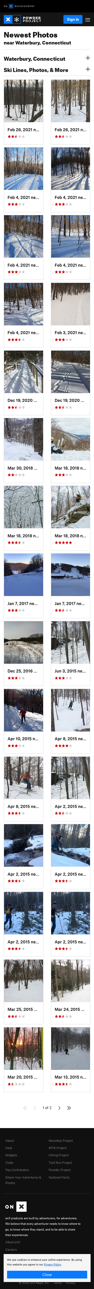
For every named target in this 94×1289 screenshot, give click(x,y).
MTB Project (57, 1148)
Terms (58, 1283)
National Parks (59, 1177)
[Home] (25, 19)
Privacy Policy (52, 1264)
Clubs (9, 1163)
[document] (47, 1268)
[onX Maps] (16, 1211)
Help (8, 1148)
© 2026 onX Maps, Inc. (34, 1283)
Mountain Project (61, 1141)
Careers (11, 1250)
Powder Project (59, 1170)
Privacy (70, 1283)
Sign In (73, 19)
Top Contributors (17, 1170)
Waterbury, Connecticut (34, 58)
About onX (12, 1242)
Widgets (11, 1155)
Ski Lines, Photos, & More (36, 69)
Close (47, 1274)
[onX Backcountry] (19, 6)
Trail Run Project (60, 1163)
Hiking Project (59, 1155)
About (9, 1141)
